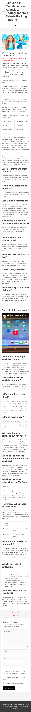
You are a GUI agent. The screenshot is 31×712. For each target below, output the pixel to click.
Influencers (5, 60)
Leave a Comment (7, 58)
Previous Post (15, 612)
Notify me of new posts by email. (14, 683)
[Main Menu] (15, 26)
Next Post (15, 615)
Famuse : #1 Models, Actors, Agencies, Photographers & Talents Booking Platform (17, 11)
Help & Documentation (19, 58)
